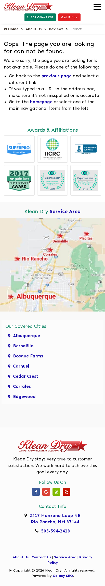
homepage (41, 101)
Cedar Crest (25, 376)
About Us (34, 29)
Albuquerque (26, 335)
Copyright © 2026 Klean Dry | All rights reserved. (54, 570)
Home (13, 29)
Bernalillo (23, 345)
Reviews (56, 29)
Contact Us (41, 557)
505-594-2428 (41, 17)
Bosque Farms (28, 355)
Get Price (69, 17)
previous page (57, 75)
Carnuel (21, 366)
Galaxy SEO (63, 576)
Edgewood (24, 396)
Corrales (22, 386)
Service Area (65, 211)
